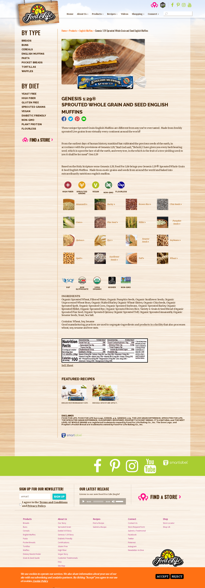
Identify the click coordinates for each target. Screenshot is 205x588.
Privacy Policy (36, 505)
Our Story (62, 523)
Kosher (112, 287)
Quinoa (79, 240)
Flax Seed (111, 222)
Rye (109, 240)
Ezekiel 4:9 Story (64, 530)
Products (97, 14)
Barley (110, 204)
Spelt (78, 258)
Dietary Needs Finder (32, 554)
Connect (152, 14)
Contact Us (132, 523)
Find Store (40, 140)
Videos (124, 14)
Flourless (29, 128)
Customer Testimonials (68, 558)
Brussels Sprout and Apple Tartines (107, 403)
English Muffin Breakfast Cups (75, 403)
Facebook (132, 534)
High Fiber (29, 98)
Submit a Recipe (99, 527)
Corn (78, 222)
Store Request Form (136, 527)
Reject (177, 576)
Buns (25, 45)
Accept (162, 576)
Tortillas (29, 66)
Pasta (26, 58)
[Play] (83, 501)
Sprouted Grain (64, 527)
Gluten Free (30, 102)
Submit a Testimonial (137, 530)
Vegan (26, 111)
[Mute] (113, 501)
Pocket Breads (32, 62)
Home (70, 14)
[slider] (120, 501)
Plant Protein (32, 124)
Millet (141, 222)
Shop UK (166, 527)
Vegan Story (63, 554)
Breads (27, 40)
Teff (140, 258)
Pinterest (132, 542)
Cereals (27, 49)
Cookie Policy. (40, 581)
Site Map (61, 566)
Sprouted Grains (33, 106)
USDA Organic (97, 288)
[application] (103, 501)
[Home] (36, 14)
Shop (165, 519)
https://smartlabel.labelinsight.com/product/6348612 (73, 435)
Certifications (63, 542)
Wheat (173, 258)
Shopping (137, 14)
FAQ (60, 562)
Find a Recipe (98, 523)
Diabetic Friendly (34, 115)
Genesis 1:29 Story (66, 534)
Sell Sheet (67, 365)
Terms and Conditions (53, 502)
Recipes (111, 14)
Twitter (131, 538)
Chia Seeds (175, 204)
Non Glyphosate (82, 288)
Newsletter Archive (136, 550)
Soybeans (174, 240)
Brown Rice (144, 204)
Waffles (27, 71)
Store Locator (169, 523)
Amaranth (81, 204)
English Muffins (33, 53)
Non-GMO (28, 120)
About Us (82, 14)
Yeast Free (29, 93)
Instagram (132, 546)
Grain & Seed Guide (31, 558)
